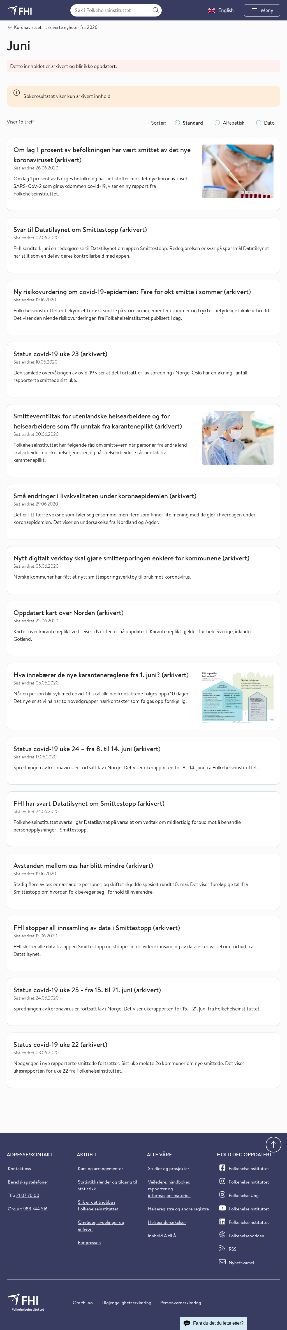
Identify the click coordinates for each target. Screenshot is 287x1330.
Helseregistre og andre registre (178, 1209)
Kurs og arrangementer (100, 1168)
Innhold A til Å (162, 1236)
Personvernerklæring (180, 1302)
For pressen (89, 1242)
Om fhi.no (83, 1302)
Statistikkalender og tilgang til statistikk (107, 1185)
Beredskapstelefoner (28, 1182)
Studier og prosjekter (168, 1168)
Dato (269, 122)
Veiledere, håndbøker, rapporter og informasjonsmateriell (169, 1188)
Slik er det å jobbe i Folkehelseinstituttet (98, 1205)
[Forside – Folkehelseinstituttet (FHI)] (20, 10)
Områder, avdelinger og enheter (101, 1225)
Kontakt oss (19, 1168)
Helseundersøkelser (167, 1222)
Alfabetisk (233, 122)
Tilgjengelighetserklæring (126, 1302)
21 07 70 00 (27, 1195)
